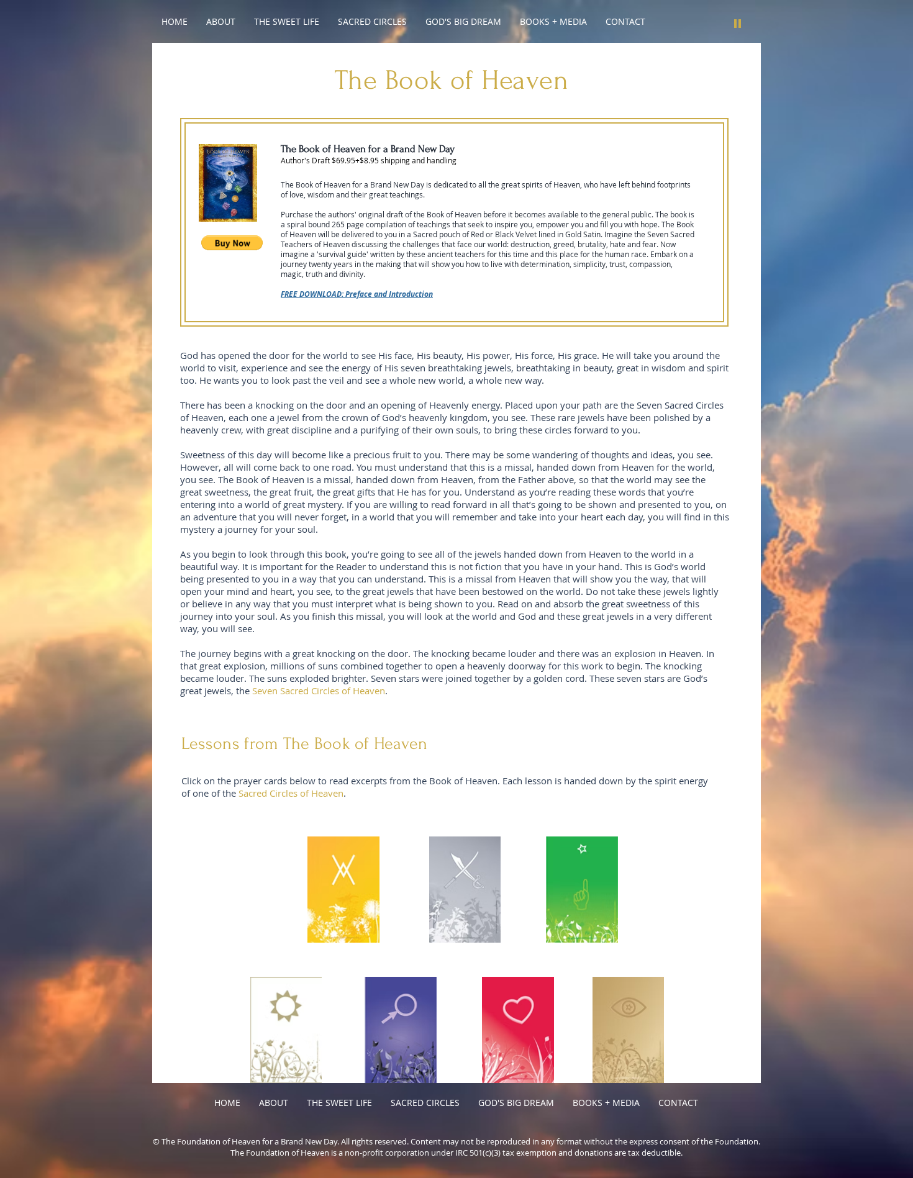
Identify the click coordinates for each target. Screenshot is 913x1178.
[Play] (737, 23)
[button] (232, 242)
